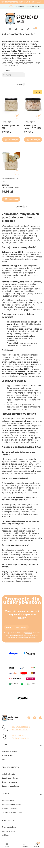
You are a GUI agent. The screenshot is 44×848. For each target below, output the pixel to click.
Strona (19, 84)
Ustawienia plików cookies (12, 812)
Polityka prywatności (10, 808)
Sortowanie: (6, 70)
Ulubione (5, 835)
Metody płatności (8, 774)
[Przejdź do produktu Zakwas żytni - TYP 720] (11, 104)
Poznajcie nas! (7, 755)
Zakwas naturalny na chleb (10, 179)
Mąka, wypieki (7, 122)
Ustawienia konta (8, 831)
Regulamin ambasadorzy (11, 804)
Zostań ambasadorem (10, 786)
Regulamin (28, 633)
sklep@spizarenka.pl (21, 726)
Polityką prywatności (29, 637)
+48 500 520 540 (20, 729)
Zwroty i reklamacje (9, 782)
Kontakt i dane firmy (9, 751)
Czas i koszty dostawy (10, 778)
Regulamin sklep (8, 800)
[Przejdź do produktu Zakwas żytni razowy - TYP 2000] (33, 104)
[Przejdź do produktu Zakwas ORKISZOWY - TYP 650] (11, 161)
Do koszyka (13, 140)
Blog (3, 759)
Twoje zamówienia (9, 827)
